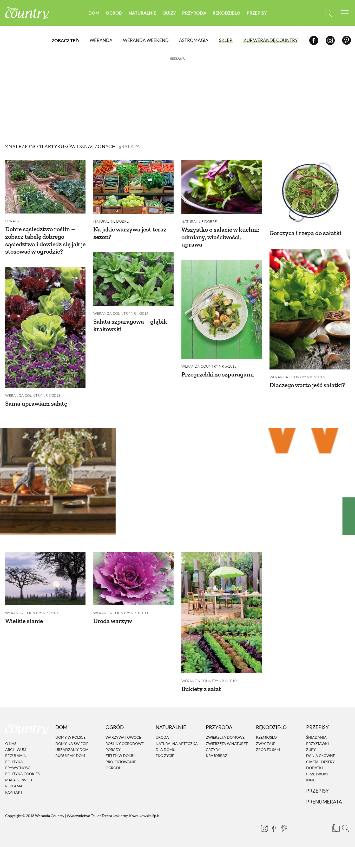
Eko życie (165, 756)
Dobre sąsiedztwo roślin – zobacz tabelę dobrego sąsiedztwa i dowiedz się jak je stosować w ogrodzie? (45, 240)
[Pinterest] (346, 40)
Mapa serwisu (18, 780)
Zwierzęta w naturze (227, 743)
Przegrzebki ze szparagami (217, 374)
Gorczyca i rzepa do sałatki (305, 233)
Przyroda (194, 13)
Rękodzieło (226, 13)
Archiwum (15, 749)
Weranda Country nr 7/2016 (297, 377)
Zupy (311, 749)
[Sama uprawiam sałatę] (45, 327)
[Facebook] (313, 40)
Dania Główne (320, 756)
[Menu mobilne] (344, 13)
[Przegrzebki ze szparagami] (221, 309)
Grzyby (213, 749)
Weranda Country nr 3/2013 (32, 395)
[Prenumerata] (335, 827)
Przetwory (317, 774)
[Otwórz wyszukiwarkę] (328, 13)
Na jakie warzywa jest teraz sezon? (129, 233)
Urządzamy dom (72, 749)
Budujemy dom (70, 756)
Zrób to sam (268, 749)
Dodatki (314, 768)
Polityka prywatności (18, 765)
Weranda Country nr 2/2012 (32, 613)
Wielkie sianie (24, 621)
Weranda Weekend (146, 40)
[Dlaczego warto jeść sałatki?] (309, 309)
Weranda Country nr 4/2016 (120, 313)
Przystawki (317, 743)
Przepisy (257, 13)
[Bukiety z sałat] (221, 612)
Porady (12, 221)
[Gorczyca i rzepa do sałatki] (309, 194)
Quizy (169, 13)
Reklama (14, 786)
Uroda (162, 737)
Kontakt (14, 792)
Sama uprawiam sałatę (36, 403)
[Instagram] (330, 40)
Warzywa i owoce (123, 737)
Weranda (101, 40)
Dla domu (165, 749)
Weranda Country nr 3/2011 (120, 613)
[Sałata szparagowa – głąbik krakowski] (133, 279)
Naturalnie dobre (111, 221)
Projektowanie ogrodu (121, 765)
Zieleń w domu (120, 756)
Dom (94, 13)
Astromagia (193, 40)
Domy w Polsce (70, 737)
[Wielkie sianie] (45, 578)
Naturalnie (142, 13)
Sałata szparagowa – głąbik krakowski (130, 325)
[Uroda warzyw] (133, 578)
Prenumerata (324, 802)
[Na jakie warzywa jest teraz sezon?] (133, 187)
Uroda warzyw (112, 621)
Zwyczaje (265, 743)
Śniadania (316, 737)
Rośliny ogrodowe (125, 743)
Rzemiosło (266, 737)
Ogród (114, 13)
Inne (310, 780)
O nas (10, 743)
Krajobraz (216, 756)
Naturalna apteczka (177, 743)
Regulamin (16, 755)
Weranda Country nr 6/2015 (208, 366)
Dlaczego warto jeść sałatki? (307, 385)
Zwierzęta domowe (225, 737)
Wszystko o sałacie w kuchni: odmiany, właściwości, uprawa (220, 237)
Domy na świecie (71, 743)
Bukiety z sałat (201, 689)
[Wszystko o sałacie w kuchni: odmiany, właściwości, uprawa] (221, 187)
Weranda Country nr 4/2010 (208, 681)
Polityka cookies (22, 774)
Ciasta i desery (320, 762)
